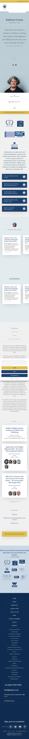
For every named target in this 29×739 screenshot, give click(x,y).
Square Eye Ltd (19, 734)
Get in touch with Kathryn (14, 534)
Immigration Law (14, 658)
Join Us (14, 622)
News (14, 615)
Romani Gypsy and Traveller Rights (14, 676)
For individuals (21, 112)
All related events (14, 501)
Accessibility (5, 731)
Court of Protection (14, 640)
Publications (14, 331)
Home (14, 598)
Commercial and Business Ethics (14, 636)
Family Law (15, 651)
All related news (14, 278)
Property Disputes (14, 672)
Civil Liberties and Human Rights (15, 633)
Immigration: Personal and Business (14, 661)
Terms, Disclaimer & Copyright (21, 731)
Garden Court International (14, 653)
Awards (14, 335)
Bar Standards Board (18, 733)
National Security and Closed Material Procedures (14, 667)
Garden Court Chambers (4, 7)
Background (14, 328)
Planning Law (14, 670)
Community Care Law (14, 638)
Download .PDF (15, 101)
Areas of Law (14, 612)
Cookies (11, 378)
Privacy (16, 378)
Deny (14, 371)
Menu (25, 7)
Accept (14, 367)
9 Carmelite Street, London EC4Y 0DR (14, 695)
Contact (14, 625)
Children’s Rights (14, 631)
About (14, 601)
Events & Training (14, 618)
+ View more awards (14, 556)
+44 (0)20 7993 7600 (22, 7)
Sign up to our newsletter (14, 721)
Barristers (14, 605)
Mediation (14, 663)
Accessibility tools (22, 1)
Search (19, 7)
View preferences (14, 375)
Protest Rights (14, 674)
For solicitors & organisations (11, 112)
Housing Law (14, 656)
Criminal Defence (14, 642)
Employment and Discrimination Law (14, 647)
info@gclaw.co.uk (11, 690)
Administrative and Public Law (14, 629)
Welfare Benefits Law (15, 678)
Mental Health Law (14, 665)
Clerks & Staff (14, 608)
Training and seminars (14, 339)
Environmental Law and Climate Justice (14, 649)
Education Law (14, 645)
